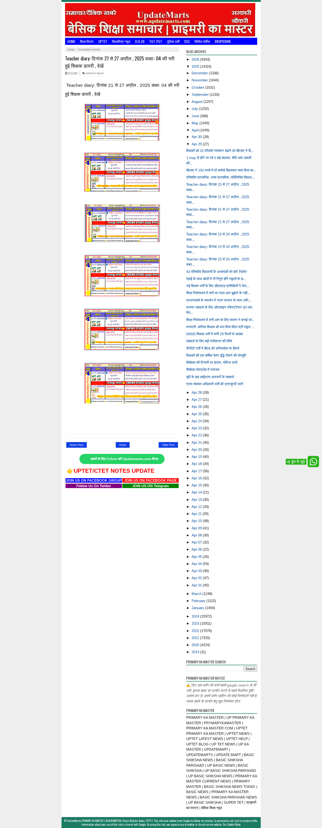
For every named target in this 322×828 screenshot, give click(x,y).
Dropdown (223, 41)
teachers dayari (94, 73)
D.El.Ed (139, 41)
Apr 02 (197, 578)
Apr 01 (197, 585)
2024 (196, 616)
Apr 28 (197, 392)
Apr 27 (197, 399)
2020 (196, 645)
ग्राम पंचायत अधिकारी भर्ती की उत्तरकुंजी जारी (214, 384)
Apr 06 (197, 549)
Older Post (168, 444)
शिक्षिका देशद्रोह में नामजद (202, 370)
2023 (196, 623)
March (197, 594)
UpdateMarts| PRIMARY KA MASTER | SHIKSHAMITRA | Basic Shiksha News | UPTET (110, 821)
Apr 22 (197, 435)
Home (71, 41)
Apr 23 (197, 428)
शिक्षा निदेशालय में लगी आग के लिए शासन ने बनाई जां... (220, 320)
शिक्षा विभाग (87, 41)
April (195, 130)
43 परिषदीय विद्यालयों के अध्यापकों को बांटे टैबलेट (216, 272)
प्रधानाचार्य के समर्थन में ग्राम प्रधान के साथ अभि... (218, 300)
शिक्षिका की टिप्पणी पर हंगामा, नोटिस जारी (211, 362)
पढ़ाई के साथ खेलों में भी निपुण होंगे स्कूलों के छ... (216, 279)
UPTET (102, 41)
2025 (196, 66)
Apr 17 (197, 471)
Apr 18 (197, 464)
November (200, 80)
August (197, 102)
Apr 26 (197, 407)
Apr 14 (197, 492)
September (201, 94)
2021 (196, 638)
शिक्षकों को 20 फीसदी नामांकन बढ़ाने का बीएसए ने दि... (220, 151)
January (198, 608)
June (196, 116)
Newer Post (76, 444)
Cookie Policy (233, 824)
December (200, 73)
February (199, 601)
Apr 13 (197, 500)
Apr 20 (197, 449)
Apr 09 (197, 528)
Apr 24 (197, 421)
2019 (196, 652)
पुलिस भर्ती (173, 41)
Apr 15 (197, 485)
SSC (187, 41)
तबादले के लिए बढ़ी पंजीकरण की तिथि (209, 341)
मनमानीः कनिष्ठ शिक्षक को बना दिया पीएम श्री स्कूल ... (220, 327)
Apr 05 (197, 557)
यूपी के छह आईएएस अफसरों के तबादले (210, 377)
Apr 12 (197, 507)
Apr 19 (197, 457)
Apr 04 (197, 564)
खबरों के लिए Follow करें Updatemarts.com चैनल (124, 459)
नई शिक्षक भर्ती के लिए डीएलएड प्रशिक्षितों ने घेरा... (217, 286)
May (195, 123)
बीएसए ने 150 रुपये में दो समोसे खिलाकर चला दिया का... (221, 170)
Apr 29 (197, 144)
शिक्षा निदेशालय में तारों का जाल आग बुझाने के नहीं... (218, 293)
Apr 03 (197, 571)
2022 (196, 631)
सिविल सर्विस (202, 41)
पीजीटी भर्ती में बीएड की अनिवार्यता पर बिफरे (212, 348)
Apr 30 (197, 137)
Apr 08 (197, 535)
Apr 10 (197, 521)
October (198, 87)
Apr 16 (197, 478)
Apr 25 (197, 414)
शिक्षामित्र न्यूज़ (121, 41)
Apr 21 (197, 442)
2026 (196, 59)
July (195, 109)
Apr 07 (197, 542)
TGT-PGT (155, 41)
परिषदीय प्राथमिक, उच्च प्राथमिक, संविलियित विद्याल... (220, 177)
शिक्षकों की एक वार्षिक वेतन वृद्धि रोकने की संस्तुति (216, 355)
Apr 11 (197, 514)
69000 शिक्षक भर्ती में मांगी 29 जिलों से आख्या (214, 334)
